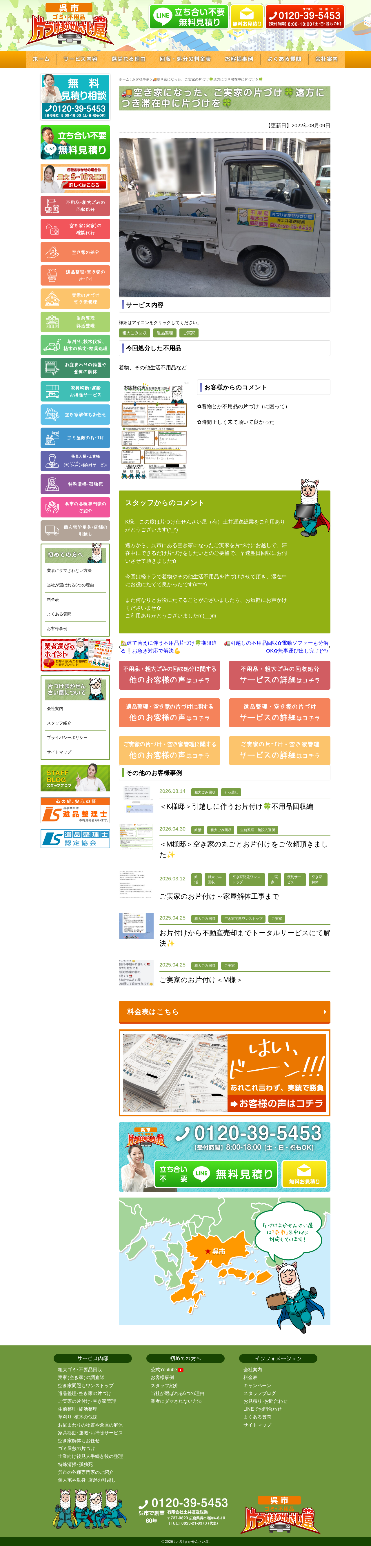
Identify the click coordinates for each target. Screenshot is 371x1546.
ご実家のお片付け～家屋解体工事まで (219, 896)
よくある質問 (59, 614)
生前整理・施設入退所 (257, 830)
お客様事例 (57, 628)
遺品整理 (165, 332)
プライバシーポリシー (67, 737)
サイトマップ (59, 752)
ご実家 (189, 332)
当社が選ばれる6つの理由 (70, 585)
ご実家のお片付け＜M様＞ (201, 980)
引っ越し (231, 792)
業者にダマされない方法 (69, 570)
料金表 (53, 599)
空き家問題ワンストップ (246, 879)
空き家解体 (317, 879)
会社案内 (55, 708)
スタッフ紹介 (59, 723)
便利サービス (294, 879)
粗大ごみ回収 (134, 332)
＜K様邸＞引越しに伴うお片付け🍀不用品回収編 (236, 806)
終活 (197, 830)
